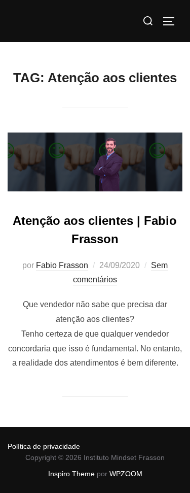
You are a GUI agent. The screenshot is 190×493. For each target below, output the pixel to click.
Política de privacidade (44, 446)
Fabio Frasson (62, 265)
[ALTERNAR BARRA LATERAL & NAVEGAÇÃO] (172, 21)
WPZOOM (125, 474)
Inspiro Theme (71, 474)
